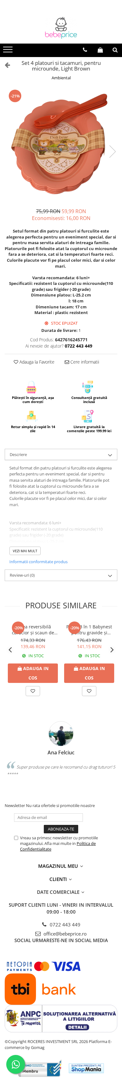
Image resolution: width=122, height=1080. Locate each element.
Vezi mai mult (25, 550)
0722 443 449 (64, 924)
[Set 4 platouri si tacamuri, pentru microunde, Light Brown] (61, 145)
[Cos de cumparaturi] (100, 50)
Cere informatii (84, 362)
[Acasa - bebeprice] (61, 28)
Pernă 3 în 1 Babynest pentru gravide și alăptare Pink (89, 630)
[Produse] (8, 51)
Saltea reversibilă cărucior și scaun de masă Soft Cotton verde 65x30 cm (32, 630)
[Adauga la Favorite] (33, 691)
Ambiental (61, 78)
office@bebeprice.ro (64, 934)
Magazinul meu (58, 866)
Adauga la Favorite (36, 362)
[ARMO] (40, 1068)
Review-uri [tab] (22, 575)
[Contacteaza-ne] (85, 50)
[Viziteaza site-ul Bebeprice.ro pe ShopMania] (86, 1068)
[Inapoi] (4, 64)
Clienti (58, 879)
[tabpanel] (61, 145)
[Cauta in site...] (115, 50)
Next (112, 151)
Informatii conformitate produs (38, 561)
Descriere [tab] (18, 454)
